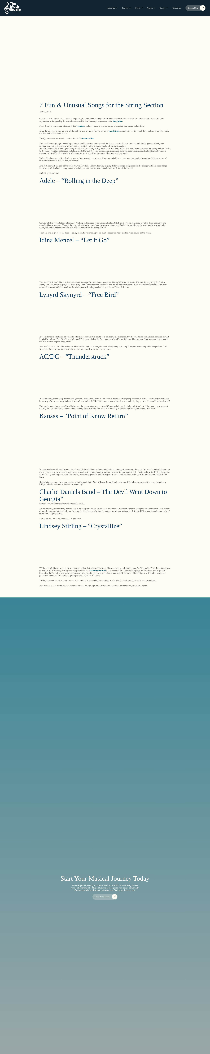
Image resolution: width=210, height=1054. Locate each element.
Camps (162, 8)
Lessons (125, 8)
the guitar (117, 121)
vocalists (80, 126)
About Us (111, 8)
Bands (137, 8)
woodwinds (114, 131)
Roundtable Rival (98, 570)
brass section (88, 138)
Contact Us (177, 8)
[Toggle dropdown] (116, 8)
